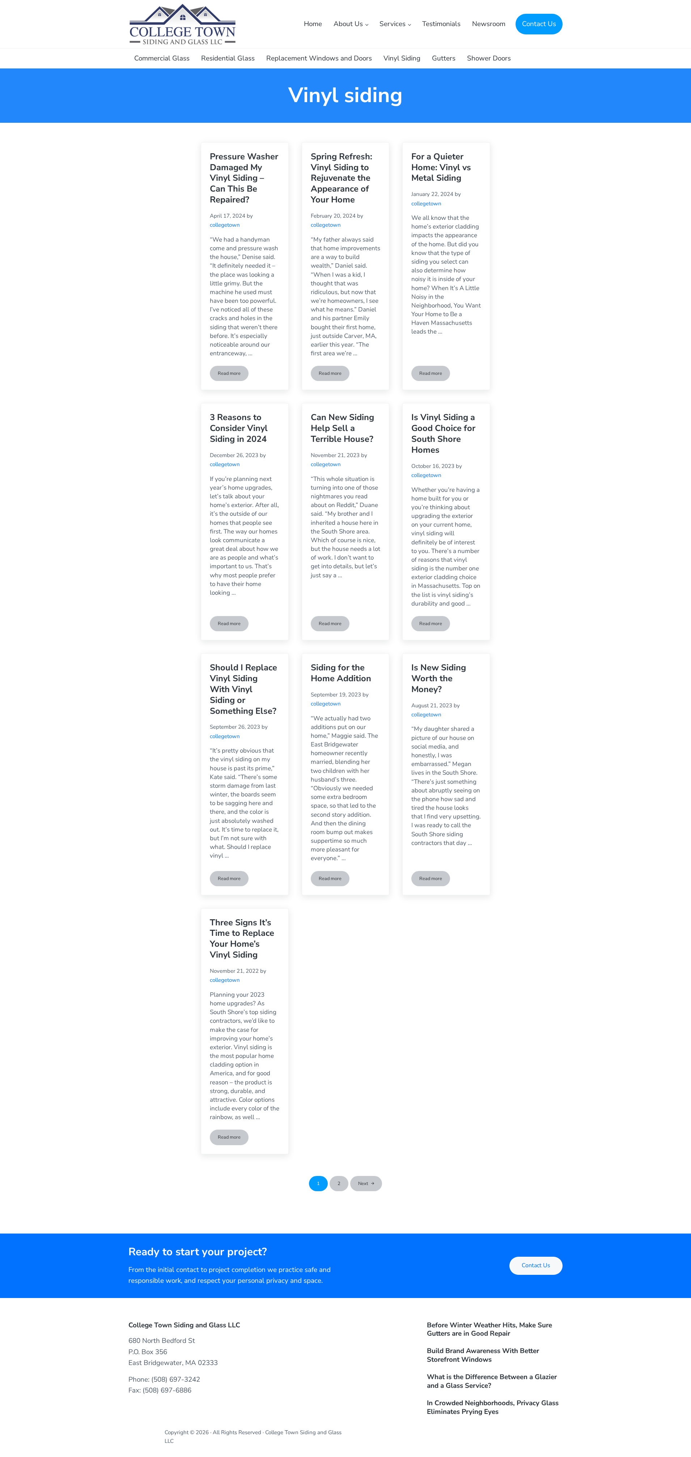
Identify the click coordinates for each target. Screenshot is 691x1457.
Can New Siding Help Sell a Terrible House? (342, 428)
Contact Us (536, 1265)
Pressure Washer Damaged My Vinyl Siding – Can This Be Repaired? (244, 178)
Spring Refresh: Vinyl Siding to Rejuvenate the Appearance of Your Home (341, 178)
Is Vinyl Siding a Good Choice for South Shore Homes (443, 433)
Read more (233, 374)
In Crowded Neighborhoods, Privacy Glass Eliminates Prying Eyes (493, 1407)
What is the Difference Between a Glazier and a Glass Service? (492, 1381)
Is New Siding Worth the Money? (438, 678)
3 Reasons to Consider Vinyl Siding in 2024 (239, 428)
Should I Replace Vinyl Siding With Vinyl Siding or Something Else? (243, 689)
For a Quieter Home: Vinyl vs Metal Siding (441, 167)
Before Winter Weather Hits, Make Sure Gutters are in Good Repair (489, 1330)
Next (363, 1183)
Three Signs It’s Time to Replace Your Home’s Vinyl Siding (242, 938)
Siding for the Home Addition (341, 673)
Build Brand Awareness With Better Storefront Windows (483, 1355)
